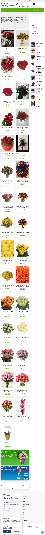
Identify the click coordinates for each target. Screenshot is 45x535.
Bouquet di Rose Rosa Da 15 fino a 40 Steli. (7, 391)
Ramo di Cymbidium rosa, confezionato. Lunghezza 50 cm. (22, 418)
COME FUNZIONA (23, 9)
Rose (33, 16)
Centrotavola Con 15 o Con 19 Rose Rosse (7, 102)
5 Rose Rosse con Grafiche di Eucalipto (22, 154)
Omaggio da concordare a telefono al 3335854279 (7, 49)
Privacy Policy (30, 526)
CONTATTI (30, 9)
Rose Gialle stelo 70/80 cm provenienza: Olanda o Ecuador (7, 260)
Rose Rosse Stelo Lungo (7, 127)
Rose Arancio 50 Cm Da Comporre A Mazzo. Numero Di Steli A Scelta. (7, 313)
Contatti (24, 498)
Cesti (33, 25)
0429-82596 (38, 4)
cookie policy (11, 523)
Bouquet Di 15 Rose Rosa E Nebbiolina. (22, 364)
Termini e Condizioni (36, 527)
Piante (33, 29)
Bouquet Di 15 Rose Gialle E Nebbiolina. (7, 285)
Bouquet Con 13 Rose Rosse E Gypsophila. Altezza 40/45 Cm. (7, 76)
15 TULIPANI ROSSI (22, 48)
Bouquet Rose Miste (7, 416)
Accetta (7, 531)
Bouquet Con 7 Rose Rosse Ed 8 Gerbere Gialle (22, 207)
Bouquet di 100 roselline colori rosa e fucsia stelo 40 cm (22, 391)
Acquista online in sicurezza (6, 467)
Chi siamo (24, 495)
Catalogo (8, 9)
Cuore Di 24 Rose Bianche (22, 337)
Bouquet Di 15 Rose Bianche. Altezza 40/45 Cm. (7, 338)
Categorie (35, 14)
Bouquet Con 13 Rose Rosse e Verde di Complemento (22, 129)
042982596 (10, 24)
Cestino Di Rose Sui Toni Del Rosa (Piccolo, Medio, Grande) (7, 208)
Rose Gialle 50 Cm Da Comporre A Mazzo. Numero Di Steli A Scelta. (22, 260)
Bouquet (34, 18)
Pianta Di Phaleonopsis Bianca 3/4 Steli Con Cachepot (7, 444)
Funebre (34, 31)
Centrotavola (35, 23)
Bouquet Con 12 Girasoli (7, 232)
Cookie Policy (36, 526)
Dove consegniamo (26, 499)
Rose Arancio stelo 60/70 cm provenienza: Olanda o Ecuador (22, 286)
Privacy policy (25, 501)
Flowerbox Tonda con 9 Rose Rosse (7, 154)
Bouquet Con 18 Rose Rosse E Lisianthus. (7, 180)
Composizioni (35, 33)
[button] (34, 10)
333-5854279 (38, 3)
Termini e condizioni (26, 504)
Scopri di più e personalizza (8, 528)
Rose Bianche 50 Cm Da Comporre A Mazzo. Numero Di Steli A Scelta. (22, 313)
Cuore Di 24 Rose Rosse (22, 75)
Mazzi (24, 511)
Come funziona (25, 496)
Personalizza (16, 531)
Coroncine (34, 27)
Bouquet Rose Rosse (22, 101)
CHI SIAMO (15, 9)
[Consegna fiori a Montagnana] (7, 4)
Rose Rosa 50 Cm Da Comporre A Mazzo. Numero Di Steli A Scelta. (7, 365)
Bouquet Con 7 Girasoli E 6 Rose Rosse (22, 233)
